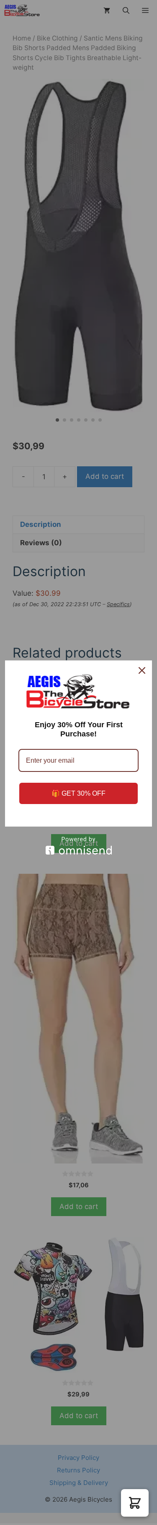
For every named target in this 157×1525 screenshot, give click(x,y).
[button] (135, 1503)
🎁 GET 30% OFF (78, 793)
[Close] (142, 670)
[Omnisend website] (78, 846)
